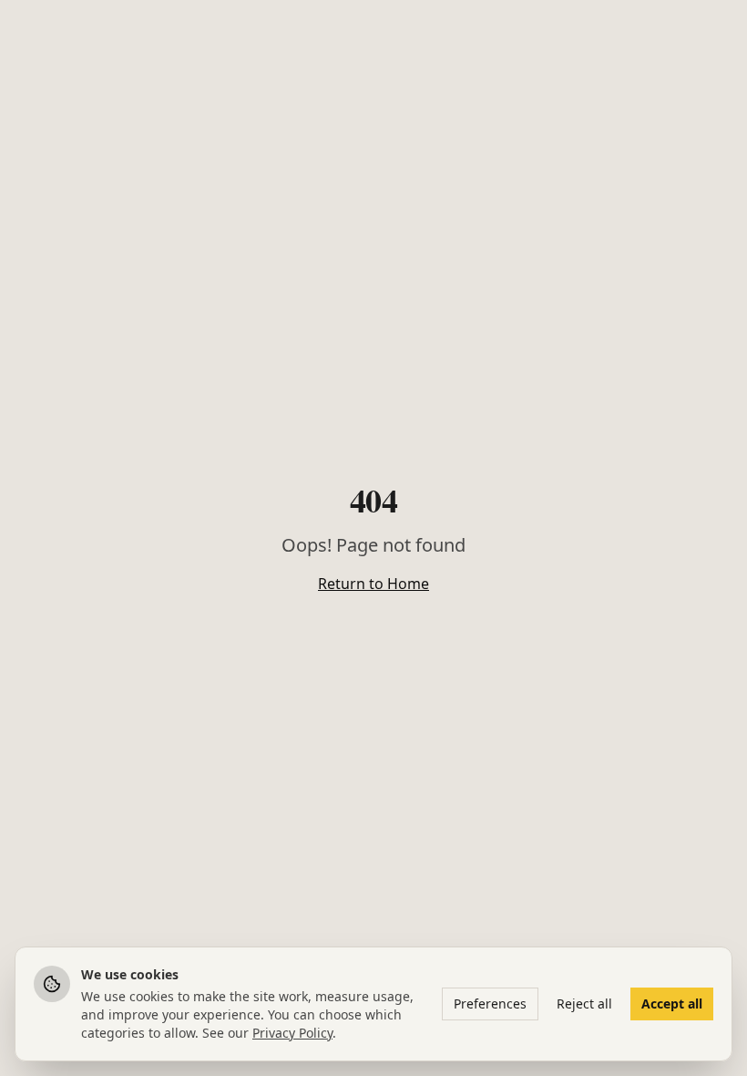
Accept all (671, 1003)
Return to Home (373, 584)
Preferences (490, 1003)
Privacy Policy (292, 1032)
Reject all (584, 1003)
